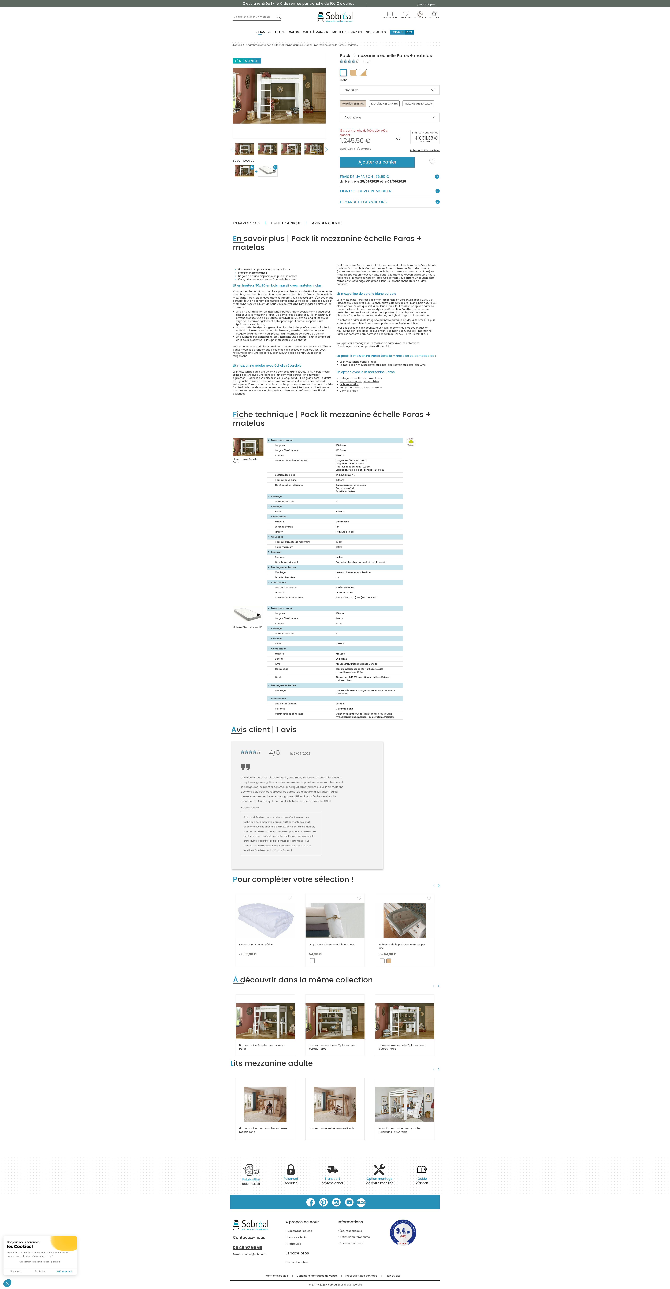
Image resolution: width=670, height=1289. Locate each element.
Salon (294, 32)
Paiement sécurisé (352, 1243)
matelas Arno (417, 365)
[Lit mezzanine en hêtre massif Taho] (335, 1104)
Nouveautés (376, 32)
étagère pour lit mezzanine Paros (361, 378)
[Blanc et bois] (363, 72)
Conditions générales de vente (316, 1275)
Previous (232, 149)
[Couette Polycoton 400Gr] (265, 920)
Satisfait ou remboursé (355, 1237)
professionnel (332, 1180)
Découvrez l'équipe (300, 1231)
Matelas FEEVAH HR (384, 104)
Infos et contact (298, 1262)
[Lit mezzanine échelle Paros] (248, 447)
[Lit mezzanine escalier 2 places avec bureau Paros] (335, 1021)
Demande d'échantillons (363, 201)
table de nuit (297, 353)
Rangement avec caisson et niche (361, 387)
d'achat (422, 1180)
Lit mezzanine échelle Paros (245, 461)
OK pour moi (64, 1271)
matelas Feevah (392, 365)
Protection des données (361, 1275)
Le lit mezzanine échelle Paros (358, 361)
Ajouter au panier (377, 162)
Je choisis (40, 1271)
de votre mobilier (379, 1180)
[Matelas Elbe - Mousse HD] (248, 615)
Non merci (15, 1271)
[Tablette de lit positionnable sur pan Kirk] (404, 920)
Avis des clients (326, 222)
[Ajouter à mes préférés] (432, 163)
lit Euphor (271, 340)
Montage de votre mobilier (365, 191)
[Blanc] (343, 72)
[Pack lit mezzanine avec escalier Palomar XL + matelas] (404, 1104)
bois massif (251, 1181)
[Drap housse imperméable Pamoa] (335, 920)
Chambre (263, 32)
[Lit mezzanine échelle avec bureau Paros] (265, 1021)
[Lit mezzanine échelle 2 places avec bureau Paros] (404, 1021)
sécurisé (291, 1180)
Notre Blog (294, 1244)
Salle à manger (315, 32)
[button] (7, 1283)
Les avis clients (297, 1237)
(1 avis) (366, 62)
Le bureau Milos (349, 384)
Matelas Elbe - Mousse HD (247, 627)
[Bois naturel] (353, 72)
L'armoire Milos (349, 390)
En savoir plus (246, 222)
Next (326, 149)
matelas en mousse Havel (359, 365)
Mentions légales (277, 1275)
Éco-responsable (351, 1231)
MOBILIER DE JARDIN (347, 32)
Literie (280, 32)
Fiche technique (286, 222)
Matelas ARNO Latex (418, 104)
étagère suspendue (271, 353)
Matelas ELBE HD (353, 104)
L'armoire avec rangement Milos (359, 381)
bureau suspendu (307, 321)
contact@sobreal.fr (254, 1254)
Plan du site (393, 1275)
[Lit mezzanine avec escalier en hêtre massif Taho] (265, 1104)
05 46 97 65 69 (247, 1247)
